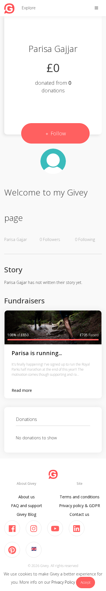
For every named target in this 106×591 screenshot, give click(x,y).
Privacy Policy (63, 582)
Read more (22, 390)
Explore (29, 7)
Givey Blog (26, 514)
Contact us (79, 514)
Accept (85, 582)
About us (26, 496)
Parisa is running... (37, 353)
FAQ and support (26, 505)
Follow (57, 133)
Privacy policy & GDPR (79, 505)
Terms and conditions (79, 496)
